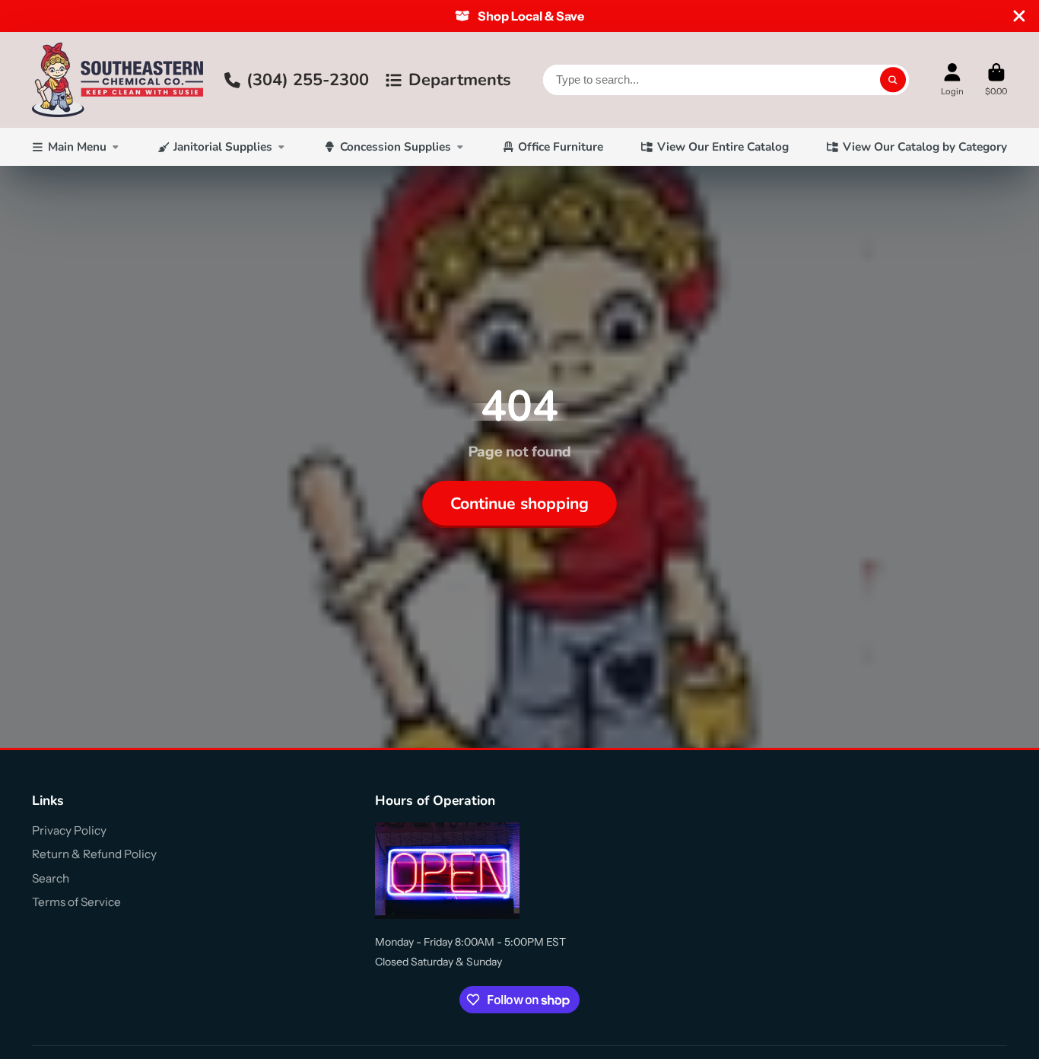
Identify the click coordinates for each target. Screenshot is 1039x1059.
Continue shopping (519, 503)
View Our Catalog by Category (925, 146)
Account (952, 79)
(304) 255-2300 (307, 79)
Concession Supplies (395, 146)
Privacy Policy (69, 830)
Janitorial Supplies (222, 146)
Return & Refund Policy (94, 854)
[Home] (117, 80)
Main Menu (77, 146)
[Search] (893, 80)
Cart (996, 79)
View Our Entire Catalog (723, 146)
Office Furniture (560, 146)
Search (50, 878)
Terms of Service (76, 902)
